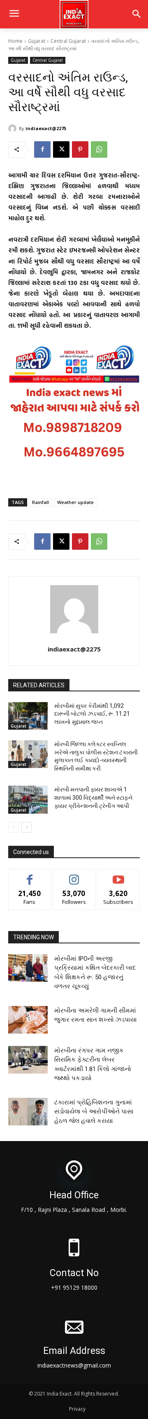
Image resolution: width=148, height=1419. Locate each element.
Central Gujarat (68, 40)
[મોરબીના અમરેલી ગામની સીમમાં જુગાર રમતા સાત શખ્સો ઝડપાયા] (28, 1020)
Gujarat (36, 40)
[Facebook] (42, 149)
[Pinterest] (80, 149)
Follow (74, 875)
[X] (61, 149)
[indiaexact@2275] (13, 128)
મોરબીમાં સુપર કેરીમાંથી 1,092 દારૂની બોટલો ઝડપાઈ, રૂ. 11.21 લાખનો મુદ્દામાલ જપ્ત (92, 713)
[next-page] (26, 827)
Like (30, 875)
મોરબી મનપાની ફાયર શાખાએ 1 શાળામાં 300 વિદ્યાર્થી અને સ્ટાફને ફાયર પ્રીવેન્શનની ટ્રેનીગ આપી (93, 797)
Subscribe (118, 875)
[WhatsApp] (99, 149)
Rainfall (40, 502)
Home (15, 40)
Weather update (75, 502)
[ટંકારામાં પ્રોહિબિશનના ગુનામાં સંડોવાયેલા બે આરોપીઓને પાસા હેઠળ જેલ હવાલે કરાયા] (28, 1111)
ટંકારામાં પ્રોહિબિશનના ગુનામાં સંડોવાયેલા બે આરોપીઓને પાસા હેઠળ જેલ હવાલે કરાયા (94, 1112)
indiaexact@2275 (45, 128)
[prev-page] (13, 827)
